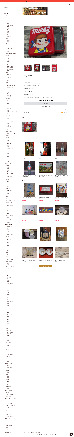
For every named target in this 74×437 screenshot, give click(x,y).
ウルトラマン (9, 268)
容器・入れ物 (9, 190)
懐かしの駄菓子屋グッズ (9, 390)
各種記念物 (8, 106)
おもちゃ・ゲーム (10, 129)
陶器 (8, 118)
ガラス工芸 (9, 191)
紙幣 (8, 376)
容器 (8, 23)
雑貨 (8, 145)
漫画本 (8, 41)
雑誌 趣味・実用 (10, 87)
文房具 (8, 156)
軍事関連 (7, 379)
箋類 (8, 51)
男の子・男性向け (10, 301)
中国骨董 (7, 285)
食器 (8, 280)
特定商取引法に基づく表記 (35, 432)
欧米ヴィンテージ (9, 219)
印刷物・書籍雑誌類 (9, 307)
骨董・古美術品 (9, 115)
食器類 (8, 32)
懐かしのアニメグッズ (10, 121)
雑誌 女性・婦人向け (11, 85)
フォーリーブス (10, 403)
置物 (8, 110)
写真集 (8, 161)
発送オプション (8, 396)
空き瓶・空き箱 (10, 67)
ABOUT (6, 13)
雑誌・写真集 (9, 358)
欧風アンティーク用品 (10, 330)
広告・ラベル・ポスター (11, 48)
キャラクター (8, 208)
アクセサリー (9, 63)
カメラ (8, 100)
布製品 (8, 264)
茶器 (8, 193)
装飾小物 (8, 222)
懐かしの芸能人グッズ (10, 131)
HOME (5, 10)
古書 (7, 159)
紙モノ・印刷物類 (10, 259)
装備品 (8, 381)
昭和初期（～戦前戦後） (9, 20)
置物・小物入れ (10, 95)
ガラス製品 (9, 177)
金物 (8, 323)
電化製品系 (8, 248)
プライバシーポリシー (26, 432)
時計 (8, 286)
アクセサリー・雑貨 (10, 333)
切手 (8, 210)
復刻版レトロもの (9, 202)
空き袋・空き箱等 (10, 93)
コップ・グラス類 (10, 347)
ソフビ (8, 90)
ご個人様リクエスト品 (10, 414)
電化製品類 (8, 98)
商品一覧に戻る (45, 266)
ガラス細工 (9, 277)
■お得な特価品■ (8, 224)
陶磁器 (8, 361)
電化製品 (8, 29)
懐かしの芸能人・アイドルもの (11, 398)
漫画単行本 (9, 84)
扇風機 (8, 103)
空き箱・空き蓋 (10, 394)
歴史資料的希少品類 (9, 363)
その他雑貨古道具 (10, 69)
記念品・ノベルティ (9, 409)
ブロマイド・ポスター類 (10, 405)
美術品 (7, 184)
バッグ (8, 423)
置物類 (8, 294)
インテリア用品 (10, 332)
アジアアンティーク (9, 342)
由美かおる (9, 407)
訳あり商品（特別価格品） (10, 289)
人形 (8, 80)
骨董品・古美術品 (8, 272)
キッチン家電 (9, 105)
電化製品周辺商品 (10, 66)
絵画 (8, 186)
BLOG (5, 15)
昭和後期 (7, 135)
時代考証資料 (8, 386)
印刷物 (7, 196)
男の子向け (9, 36)
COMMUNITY (7, 432)
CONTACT (6, 429)
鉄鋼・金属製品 (10, 354)
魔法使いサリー (10, 270)
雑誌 (7, 384)
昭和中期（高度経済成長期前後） (11, 53)
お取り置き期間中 (10, 416)
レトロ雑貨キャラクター (10, 215)
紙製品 (7, 43)
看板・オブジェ (10, 232)
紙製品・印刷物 (10, 234)
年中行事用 (9, 75)
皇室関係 (7, 370)
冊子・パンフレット (10, 46)
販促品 (8, 319)
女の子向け (9, 77)
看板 (8, 31)
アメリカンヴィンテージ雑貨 (11, 337)
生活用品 (7, 310)
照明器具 (8, 181)
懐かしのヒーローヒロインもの (11, 266)
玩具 (8, 28)
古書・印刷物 (8, 356)
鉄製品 (8, 116)
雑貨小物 (8, 157)
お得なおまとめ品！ (9, 309)
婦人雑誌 (8, 254)
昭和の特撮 (9, 126)
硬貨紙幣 (7, 374)
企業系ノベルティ (9, 150)
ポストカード (9, 221)
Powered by (44, 436)
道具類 (7, 21)
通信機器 (8, 102)
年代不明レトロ (8, 163)
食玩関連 (7, 392)
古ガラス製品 (9, 367)
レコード (7, 400)
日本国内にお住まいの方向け (46, 106)
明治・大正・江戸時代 (9, 349)
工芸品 (8, 70)
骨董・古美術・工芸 (9, 261)
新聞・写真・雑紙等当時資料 (12, 49)
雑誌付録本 (9, 40)
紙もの (8, 78)
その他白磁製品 (10, 283)
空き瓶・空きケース (10, 171)
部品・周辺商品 (10, 25)
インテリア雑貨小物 (10, 173)
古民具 (7, 359)
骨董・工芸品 (9, 176)
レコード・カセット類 (11, 128)
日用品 (8, 58)
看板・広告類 (9, 96)
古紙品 (8, 368)
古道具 (7, 321)
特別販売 (7, 412)
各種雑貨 (7, 410)
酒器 (8, 281)
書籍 (7, 38)
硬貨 (8, 377)
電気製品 (8, 57)
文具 (8, 26)
